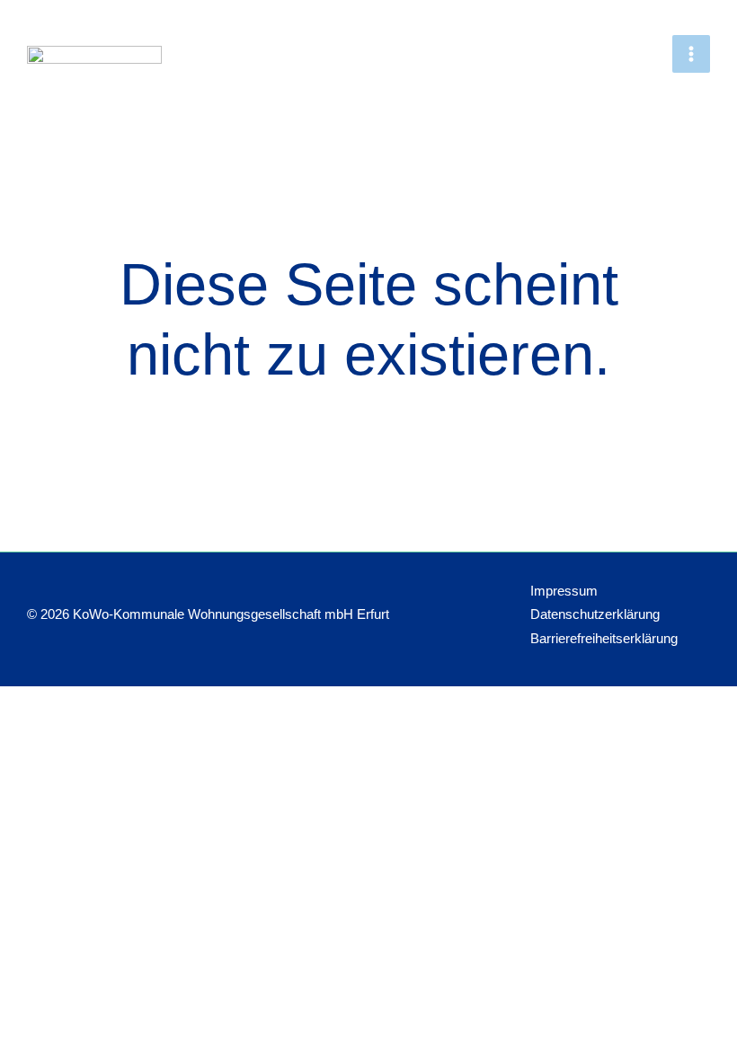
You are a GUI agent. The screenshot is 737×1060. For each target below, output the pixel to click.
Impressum (564, 591)
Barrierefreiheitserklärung (604, 639)
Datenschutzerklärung (595, 614)
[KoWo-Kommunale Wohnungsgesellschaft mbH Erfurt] (94, 60)
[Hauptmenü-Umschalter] (691, 54)
